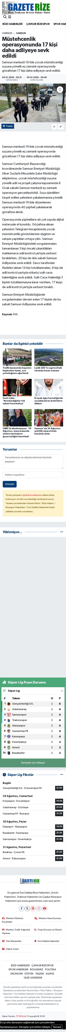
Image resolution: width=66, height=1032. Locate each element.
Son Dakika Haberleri (48, 941)
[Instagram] (38, 908)
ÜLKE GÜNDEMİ (33, 977)
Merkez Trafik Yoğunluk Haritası (16, 931)
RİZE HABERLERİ (12, 24)
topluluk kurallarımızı (32, 495)
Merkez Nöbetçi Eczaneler (12, 920)
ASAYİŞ (50, 973)
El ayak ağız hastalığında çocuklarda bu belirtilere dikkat (48, 401)
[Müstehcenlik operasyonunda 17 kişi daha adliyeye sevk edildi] (33, 103)
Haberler (7, 33)
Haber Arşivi (12, 949)
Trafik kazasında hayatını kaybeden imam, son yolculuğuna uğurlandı (17, 371)
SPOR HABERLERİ (18, 969)
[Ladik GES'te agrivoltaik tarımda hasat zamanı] (48, 357)
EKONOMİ (17, 973)
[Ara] (5, 17)
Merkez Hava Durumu (50, 918)
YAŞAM (39, 973)
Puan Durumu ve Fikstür (50, 930)
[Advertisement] (33, 573)
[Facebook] (21, 908)
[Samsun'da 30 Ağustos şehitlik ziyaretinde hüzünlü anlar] (48, 417)
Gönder (9, 484)
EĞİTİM (29, 973)
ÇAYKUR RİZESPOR (38, 24)
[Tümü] (61, 532)
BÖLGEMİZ (36, 969)
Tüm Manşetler (13, 941)
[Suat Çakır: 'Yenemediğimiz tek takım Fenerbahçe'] (17, 387)
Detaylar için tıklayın (33, 762)
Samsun (21, 33)
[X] (27, 908)
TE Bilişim (21, 1016)
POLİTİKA (50, 969)
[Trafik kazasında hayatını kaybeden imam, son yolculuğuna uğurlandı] (17, 357)
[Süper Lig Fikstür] (61, 774)
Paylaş (9, 126)
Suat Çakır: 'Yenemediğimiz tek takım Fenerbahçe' (14, 401)
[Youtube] (44, 908)
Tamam (57, 1027)
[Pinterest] (33, 908)
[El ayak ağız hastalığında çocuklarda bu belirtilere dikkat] (48, 387)
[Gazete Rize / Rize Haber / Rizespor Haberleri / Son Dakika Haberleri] (34, 8)
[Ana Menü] (9, 17)
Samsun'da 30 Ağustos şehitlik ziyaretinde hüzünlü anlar (47, 431)
